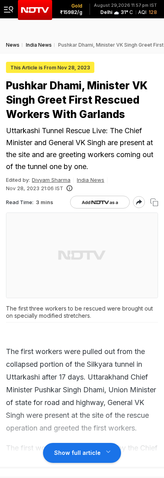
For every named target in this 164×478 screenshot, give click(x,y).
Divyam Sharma (51, 180)
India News (90, 180)
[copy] (154, 202)
